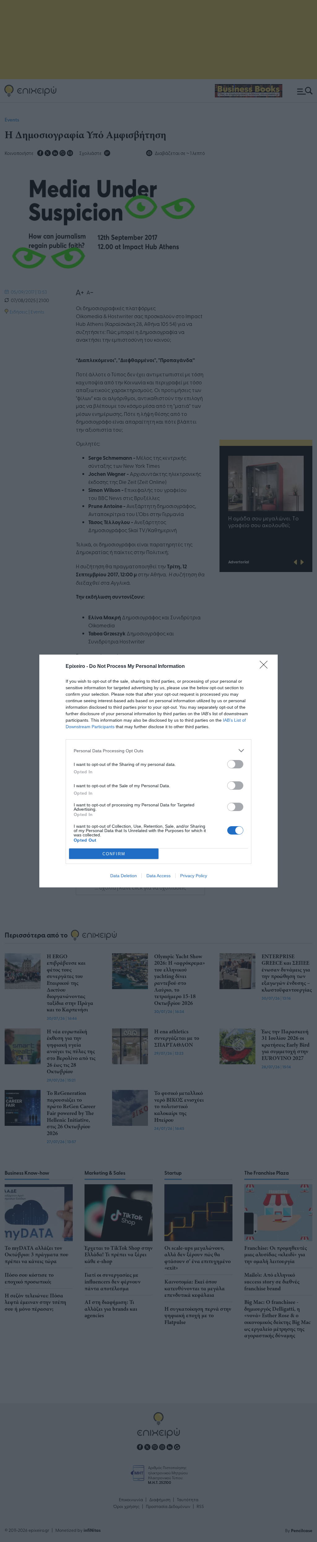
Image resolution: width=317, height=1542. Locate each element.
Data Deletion (123, 875)
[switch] (235, 764)
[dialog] (158, 771)
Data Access (158, 875)
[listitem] (158, 750)
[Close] (265, 667)
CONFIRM (113, 854)
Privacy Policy (193, 875)
